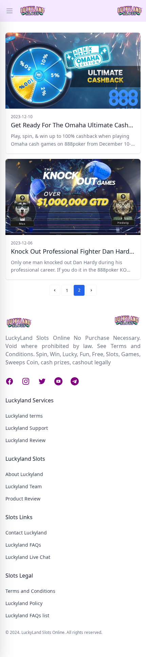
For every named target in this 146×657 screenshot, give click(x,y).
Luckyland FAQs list (27, 615)
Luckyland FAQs (23, 545)
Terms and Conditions (30, 591)
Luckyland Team (23, 486)
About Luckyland (24, 474)
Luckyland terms (24, 416)
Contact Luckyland (26, 532)
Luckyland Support (26, 428)
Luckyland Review (25, 440)
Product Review (22, 498)
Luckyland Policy (23, 603)
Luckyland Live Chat (27, 557)
